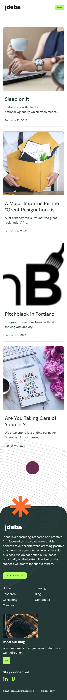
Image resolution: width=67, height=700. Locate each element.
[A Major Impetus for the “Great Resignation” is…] (33, 163)
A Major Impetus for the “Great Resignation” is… (32, 206)
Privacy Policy (48, 691)
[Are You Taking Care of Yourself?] (33, 378)
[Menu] (57, 7)
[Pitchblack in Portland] (33, 274)
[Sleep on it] (33, 59)
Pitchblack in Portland (30, 314)
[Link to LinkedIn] (5, 679)
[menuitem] (46, 7)
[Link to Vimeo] (13, 679)
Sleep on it (17, 99)
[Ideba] (11, 7)
